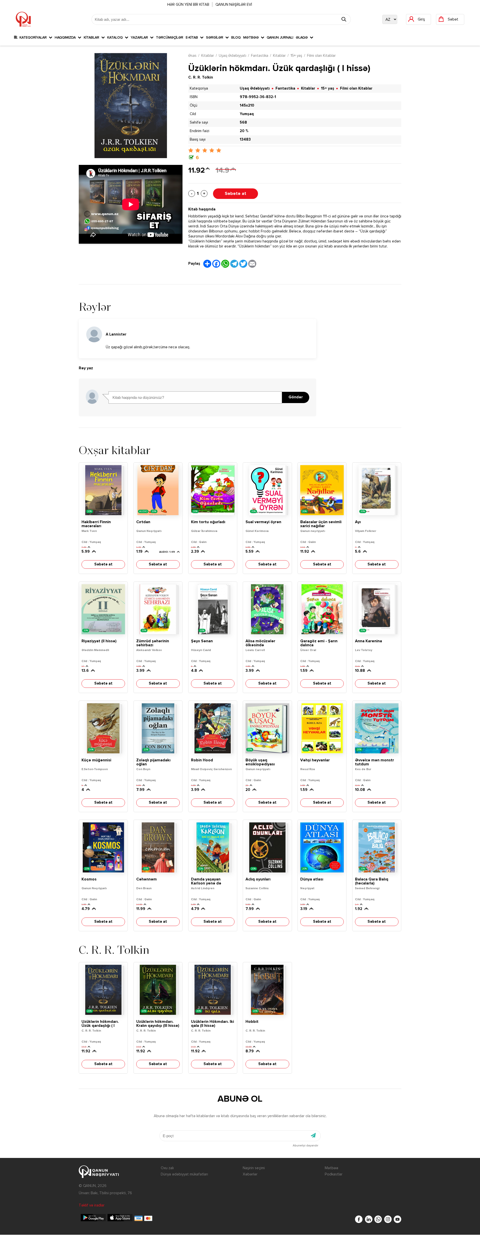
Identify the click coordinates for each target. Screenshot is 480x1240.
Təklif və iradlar (91, 1205)
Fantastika (259, 56)
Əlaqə (303, 37)
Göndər (295, 397)
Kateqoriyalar (33, 37)
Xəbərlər (250, 1174)
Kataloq (116, 37)
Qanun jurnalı (280, 37)
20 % (244, 131)
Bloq (236, 37)
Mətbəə (252, 37)
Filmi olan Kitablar (321, 56)
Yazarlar (140, 37)
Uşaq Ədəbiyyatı (232, 56)
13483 (245, 139)
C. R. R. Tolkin (200, 77)
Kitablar (92, 37)
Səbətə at (235, 193)
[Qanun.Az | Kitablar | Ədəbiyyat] (23, 19)
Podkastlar (333, 1174)
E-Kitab (193, 37)
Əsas (192, 56)
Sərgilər (215, 37)
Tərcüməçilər (169, 37)
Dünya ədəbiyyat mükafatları (184, 1174)
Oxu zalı (167, 1168)
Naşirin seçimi (254, 1168)
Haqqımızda (66, 37)
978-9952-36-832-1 (258, 97)
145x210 (247, 105)
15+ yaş (296, 56)
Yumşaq (247, 114)
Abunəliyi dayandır (305, 1145)
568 (243, 122)
